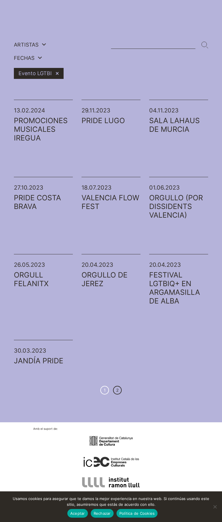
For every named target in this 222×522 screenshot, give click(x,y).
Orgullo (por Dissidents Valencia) (176, 206)
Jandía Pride (38, 360)
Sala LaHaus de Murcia (174, 125)
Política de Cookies (137, 513)
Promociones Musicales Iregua (41, 129)
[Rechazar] (215, 507)
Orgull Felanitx (31, 279)
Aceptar (77, 513)
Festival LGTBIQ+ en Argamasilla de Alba (174, 288)
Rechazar (102, 513)
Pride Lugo (103, 120)
